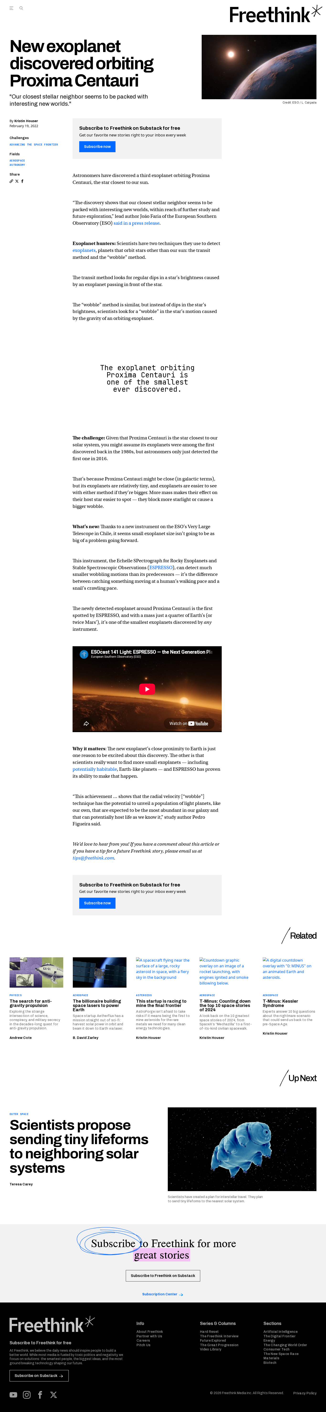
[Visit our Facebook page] (40, 1395)
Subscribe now (97, 147)
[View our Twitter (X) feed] (53, 1395)
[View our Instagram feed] (27, 1395)
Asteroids (144, 995)
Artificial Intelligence (280, 1332)
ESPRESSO (161, 568)
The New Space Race (281, 1354)
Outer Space (19, 1114)
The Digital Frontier (279, 1336)
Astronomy (17, 165)
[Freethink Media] (68, 1324)
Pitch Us (144, 1345)
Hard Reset (209, 1332)
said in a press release (136, 223)
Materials (271, 1358)
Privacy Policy (304, 1393)
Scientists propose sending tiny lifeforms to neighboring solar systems (79, 1146)
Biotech (269, 1363)
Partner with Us (149, 1336)
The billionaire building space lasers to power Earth (97, 1005)
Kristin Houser (26, 121)
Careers (143, 1340)
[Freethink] (276, 13)
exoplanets (84, 250)
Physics (16, 995)
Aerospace (17, 160)
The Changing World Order (285, 1345)
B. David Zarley (85, 1038)
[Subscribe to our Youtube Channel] (13, 1395)
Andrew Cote (21, 1038)
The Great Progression (219, 1345)
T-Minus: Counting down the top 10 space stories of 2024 (225, 1005)
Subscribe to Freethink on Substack (163, 1276)
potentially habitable (95, 769)
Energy (269, 1340)
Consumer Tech (276, 1349)
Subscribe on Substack (36, 1376)
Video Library (210, 1349)
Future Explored (213, 1340)
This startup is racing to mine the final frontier (161, 1003)
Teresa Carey (21, 1184)
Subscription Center (159, 1294)
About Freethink (150, 1332)
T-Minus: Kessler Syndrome (280, 1003)
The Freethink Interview (219, 1336)
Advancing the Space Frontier (34, 144)
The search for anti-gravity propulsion (31, 1003)
